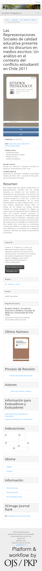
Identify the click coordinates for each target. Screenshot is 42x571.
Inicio (7, 20)
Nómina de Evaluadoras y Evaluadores (19, 419)
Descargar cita (11, 271)
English (9, 467)
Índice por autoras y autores (21, 391)
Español (9, 471)
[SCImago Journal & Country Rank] (21, 516)
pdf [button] (21, 134)
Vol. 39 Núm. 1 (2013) (28, 20)
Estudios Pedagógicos (12, 13)
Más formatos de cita (14, 267)
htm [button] (21, 129)
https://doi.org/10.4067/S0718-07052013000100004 (17, 145)
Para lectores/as (12, 488)
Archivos (15, 20)
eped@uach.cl (21, 545)
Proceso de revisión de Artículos (21, 376)
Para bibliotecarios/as (14, 497)
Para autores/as (12, 492)
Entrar (38, 2)
